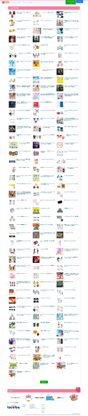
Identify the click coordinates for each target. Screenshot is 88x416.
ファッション (44, 409)
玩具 (42, 410)
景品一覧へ (44, 382)
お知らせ (30, 2)
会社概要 (23, 406)
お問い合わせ (24, 405)
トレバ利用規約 (32, 404)
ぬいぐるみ (43, 407)
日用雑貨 (43, 408)
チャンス (43, 412)
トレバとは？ (13, 2)
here (80, 414)
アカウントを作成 (71, 2)
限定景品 (43, 411)
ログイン (79, 1)
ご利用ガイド (24, 404)
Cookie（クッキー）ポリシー (34, 408)
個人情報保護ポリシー (33, 407)
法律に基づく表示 (32, 406)
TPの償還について (32, 405)
